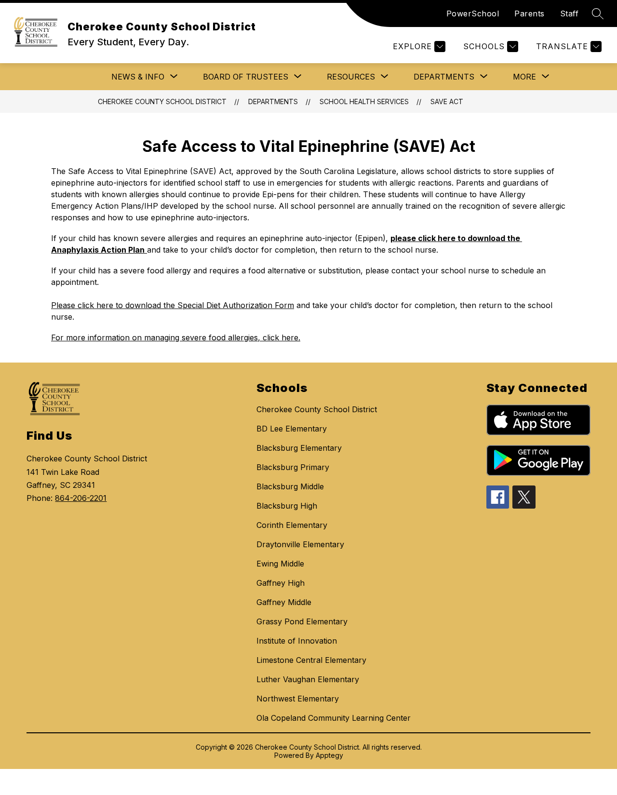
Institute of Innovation (296, 641)
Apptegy (329, 755)
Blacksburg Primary (292, 467)
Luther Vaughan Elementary (307, 679)
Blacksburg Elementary (299, 448)
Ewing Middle (280, 563)
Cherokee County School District (162, 101)
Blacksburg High (286, 506)
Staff (569, 13)
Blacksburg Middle (290, 486)
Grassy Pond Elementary (302, 621)
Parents (529, 13)
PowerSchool (472, 13)
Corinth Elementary (291, 525)
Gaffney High (280, 583)
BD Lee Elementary (291, 428)
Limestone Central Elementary (311, 660)
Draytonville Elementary (300, 544)
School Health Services (364, 101)
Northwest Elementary (297, 698)
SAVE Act (446, 101)
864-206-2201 (81, 498)
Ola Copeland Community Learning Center (333, 718)
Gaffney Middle (283, 602)
